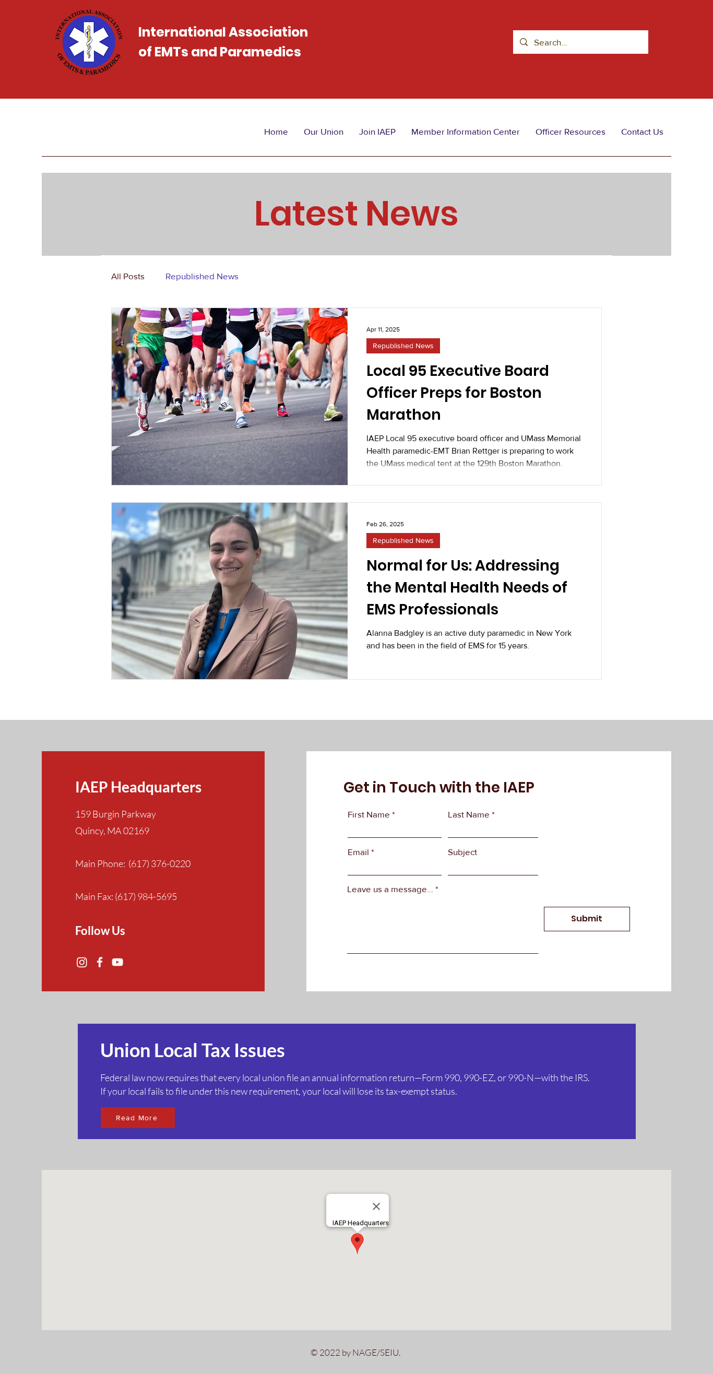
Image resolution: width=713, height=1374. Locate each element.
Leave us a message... (390, 888)
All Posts (128, 276)
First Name (369, 814)
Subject (462, 851)
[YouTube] (117, 962)
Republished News (202, 276)
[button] (323, 131)
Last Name (469, 814)
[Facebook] (99, 962)
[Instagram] (82, 962)
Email (358, 851)
